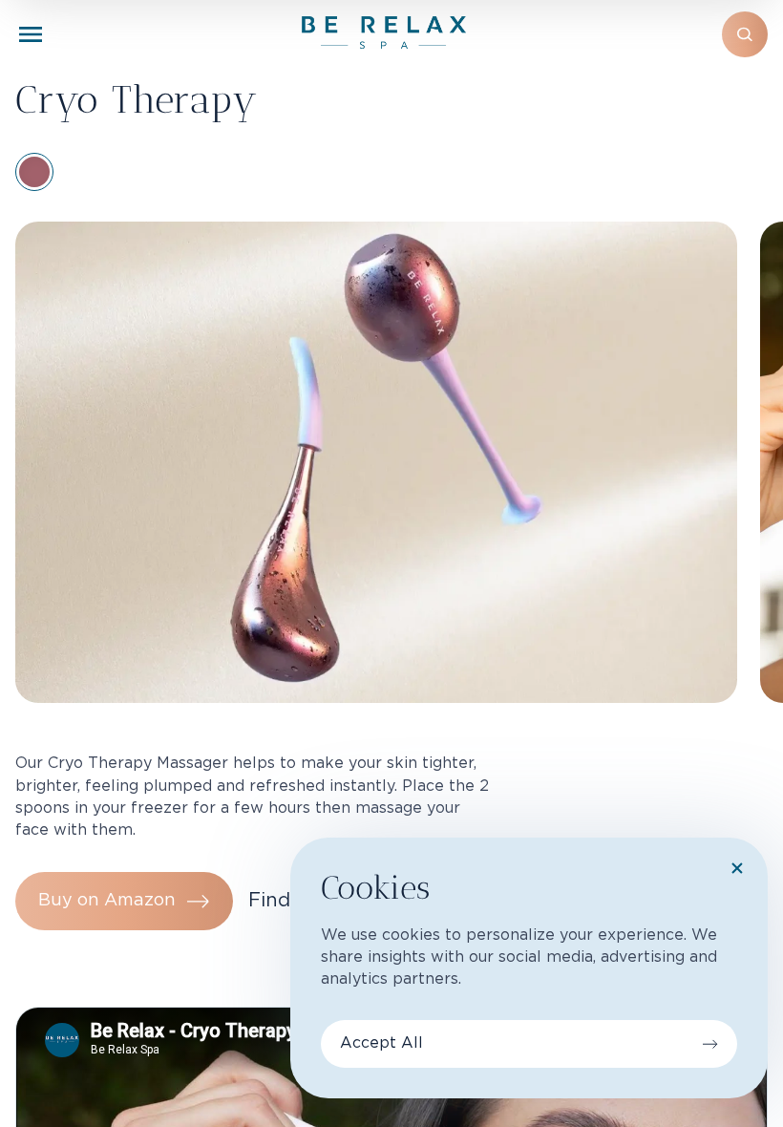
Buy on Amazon (107, 900)
